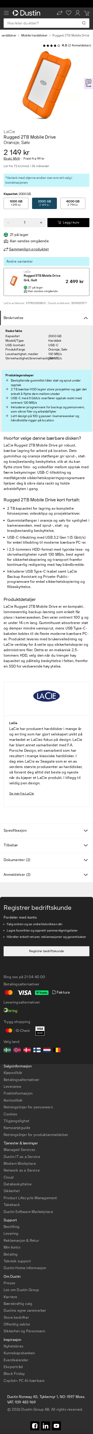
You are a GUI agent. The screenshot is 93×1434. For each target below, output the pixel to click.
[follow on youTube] (56, 1425)
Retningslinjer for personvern (28, 1107)
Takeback (12, 1205)
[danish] (27, 1050)
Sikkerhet (12, 1191)
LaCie (9, 131)
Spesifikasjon (15, 830)
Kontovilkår (13, 1100)
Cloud (9, 1177)
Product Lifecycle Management (30, 1198)
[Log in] (77, 13)
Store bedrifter (16, 1317)
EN (14, 1251)
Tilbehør (11, 845)
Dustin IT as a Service (22, 1157)
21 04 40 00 (34, 977)
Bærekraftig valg (18, 1304)
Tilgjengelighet (16, 1121)
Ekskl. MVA (12, 158)
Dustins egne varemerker (25, 1310)
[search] (83, 23)
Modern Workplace (20, 1163)
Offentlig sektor (17, 1324)
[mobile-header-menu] (6, 13)
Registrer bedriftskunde (46, 951)
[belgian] (56, 1050)
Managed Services (19, 1150)
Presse (9, 1283)
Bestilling (11, 1227)
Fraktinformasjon (18, 1093)
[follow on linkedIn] (45, 1425)
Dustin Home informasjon (25, 1268)
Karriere (10, 1297)
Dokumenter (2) (17, 860)
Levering (11, 1233)
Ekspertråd (13, 1367)
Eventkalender (16, 1360)
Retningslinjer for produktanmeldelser (36, 1135)
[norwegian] (17, 1050)
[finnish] (37, 1050)
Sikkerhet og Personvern (24, 1331)
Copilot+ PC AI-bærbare (24, 1381)
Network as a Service (22, 1170)
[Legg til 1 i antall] (41, 222)
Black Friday (14, 1374)
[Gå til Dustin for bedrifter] (27, 13)
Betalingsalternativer (21, 1080)
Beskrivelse (13, 318)
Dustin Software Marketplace (28, 1212)
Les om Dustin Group (21, 1290)
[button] (59, 13)
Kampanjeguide (17, 1128)
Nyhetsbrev (13, 1346)
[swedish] (7, 1050)
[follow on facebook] (34, 1425)
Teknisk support (17, 1261)
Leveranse (12, 1086)
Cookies (10, 1114)
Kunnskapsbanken (19, 1353)
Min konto (12, 1247)
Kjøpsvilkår (13, 1073)
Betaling (11, 1254)
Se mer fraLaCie (21, 793)
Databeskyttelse (18, 1184)
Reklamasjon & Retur (21, 1240)
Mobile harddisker (34, 35)
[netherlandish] (47, 1050)
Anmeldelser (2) (17, 874)
